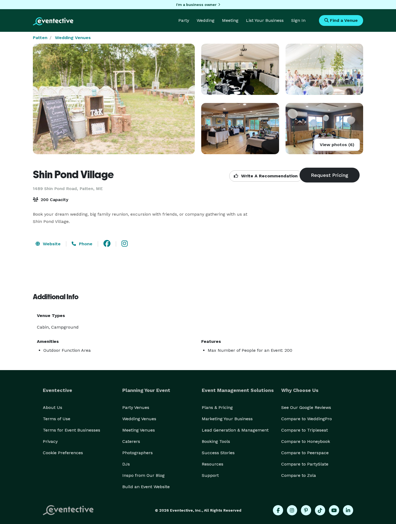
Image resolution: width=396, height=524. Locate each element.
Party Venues (135, 407)
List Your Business (265, 20)
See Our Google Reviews (306, 407)
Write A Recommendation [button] (269, 175)
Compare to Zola (298, 475)
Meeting (230, 20)
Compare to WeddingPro (306, 418)
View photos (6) (337, 144)
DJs (126, 464)
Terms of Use (56, 418)
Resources (212, 464)
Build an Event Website (146, 486)
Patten (40, 37)
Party (183, 20)
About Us (52, 407)
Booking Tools (216, 441)
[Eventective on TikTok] (320, 510)
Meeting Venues (138, 430)
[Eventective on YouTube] (334, 510)
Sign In (298, 20)
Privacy (50, 441)
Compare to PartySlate (304, 464)
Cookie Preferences (63, 452)
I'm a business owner (196, 4)
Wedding (205, 20)
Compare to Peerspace (305, 452)
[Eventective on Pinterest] (306, 510)
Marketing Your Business (227, 418)
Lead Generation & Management (235, 430)
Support (210, 475)
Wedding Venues (73, 37)
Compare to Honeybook (305, 441)
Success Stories (218, 452)
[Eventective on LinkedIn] (348, 510)
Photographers (137, 452)
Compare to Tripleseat (304, 430)
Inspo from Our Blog (143, 475)
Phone (85, 243)
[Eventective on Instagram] (292, 510)
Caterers (131, 441)
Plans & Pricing (217, 407)
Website (51, 243)
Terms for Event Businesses (71, 430)
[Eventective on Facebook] (278, 510)
